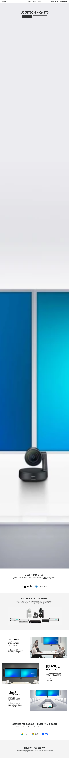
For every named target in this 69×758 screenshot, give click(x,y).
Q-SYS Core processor (33, 601)
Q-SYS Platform (46, 578)
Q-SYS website (46, 751)
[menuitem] (29, 1)
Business (4, 1)
